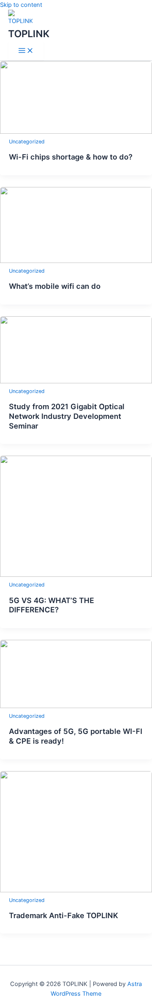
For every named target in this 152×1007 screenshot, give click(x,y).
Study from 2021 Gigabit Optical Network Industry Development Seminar (66, 416)
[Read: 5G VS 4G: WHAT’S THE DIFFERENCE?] (76, 574)
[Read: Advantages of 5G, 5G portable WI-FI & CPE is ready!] (76, 706)
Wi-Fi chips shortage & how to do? (71, 156)
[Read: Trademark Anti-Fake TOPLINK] (76, 890)
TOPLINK (28, 34)
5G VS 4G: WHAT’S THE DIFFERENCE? (51, 605)
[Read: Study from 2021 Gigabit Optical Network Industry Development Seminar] (76, 381)
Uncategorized (27, 142)
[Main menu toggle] (26, 51)
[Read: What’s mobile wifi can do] (76, 261)
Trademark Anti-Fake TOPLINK (63, 915)
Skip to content (21, 4)
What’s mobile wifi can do (55, 286)
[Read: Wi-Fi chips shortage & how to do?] (76, 131)
